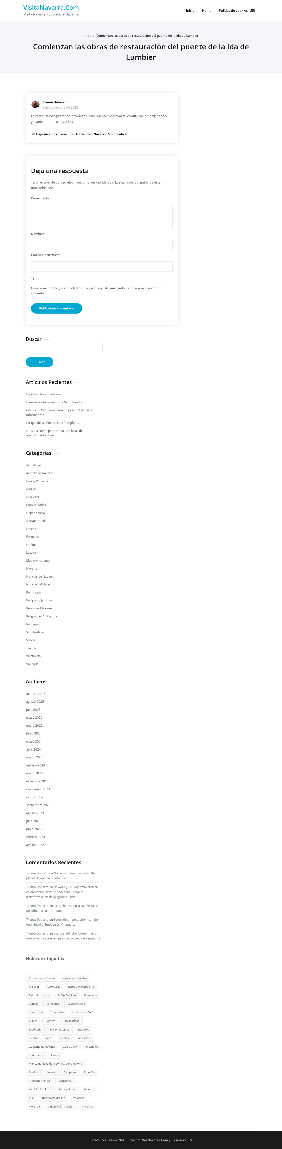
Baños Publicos (37, 481)
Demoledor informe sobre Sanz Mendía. (54, 402)
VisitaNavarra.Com (51, 7)
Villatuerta (33, 656)
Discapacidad (35, 521)
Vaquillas (78, 1098)
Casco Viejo (36, 1012)
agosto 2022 (35, 845)
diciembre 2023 (37, 781)
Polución (89, 1072)
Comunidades (36, 505)
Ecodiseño (35, 1029)
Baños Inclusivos (39, 995)
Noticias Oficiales (38, 584)
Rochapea (33, 624)
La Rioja (31, 545)
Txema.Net (115, 1140)
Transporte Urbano (53, 1098)
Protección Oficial (39, 1081)
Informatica (36, 1055)
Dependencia (35, 513)
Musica (33, 1072)
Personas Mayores (39, 608)
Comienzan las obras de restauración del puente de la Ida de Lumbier (147, 35)
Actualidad (33, 465)
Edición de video (60, 1029)
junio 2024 (34, 733)
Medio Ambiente (38, 560)
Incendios (92, 1046)
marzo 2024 (35, 757)
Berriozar (32, 497)
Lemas (55, 1055)
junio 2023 (34, 829)
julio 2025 (33, 709)
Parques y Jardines (39, 600)
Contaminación (81, 1012)
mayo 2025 (34, 717)
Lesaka (31, 552)
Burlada (33, 1004)
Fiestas (31, 529)
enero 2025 (34, 725)
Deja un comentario (51, 134)
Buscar (34, 338)
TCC (31, 1098)
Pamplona (33, 592)
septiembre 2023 (38, 805)
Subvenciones (67, 1089)
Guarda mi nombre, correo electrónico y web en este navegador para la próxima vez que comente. (96, 290)
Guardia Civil (70, 1046)
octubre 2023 (35, 797)
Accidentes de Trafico (42, 978)
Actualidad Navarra (91, 134)
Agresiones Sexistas (75, 978)
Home (206, 10)
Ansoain (34, 986)
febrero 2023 (35, 837)
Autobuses (53, 986)
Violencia (34, 1106)
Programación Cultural (42, 616)
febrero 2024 (35, 765)
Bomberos (90, 995)
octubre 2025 (35, 694)
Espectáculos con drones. (44, 394)
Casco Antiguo (76, 1004)
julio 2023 (33, 821)
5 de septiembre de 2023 (60, 107)
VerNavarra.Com (155, 1140)
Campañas (52, 1004)
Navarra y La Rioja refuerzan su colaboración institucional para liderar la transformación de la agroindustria (62, 892)
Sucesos (32, 640)
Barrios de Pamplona (81, 986)
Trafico (31, 648)
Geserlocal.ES (181, 1140)
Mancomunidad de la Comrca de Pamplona (55, 1063)
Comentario (40, 198)
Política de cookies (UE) (237, 10)
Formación (33, 536)
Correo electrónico (45, 255)
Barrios (31, 489)
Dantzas (50, 1021)
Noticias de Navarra (40, 576)
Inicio (190, 10)
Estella (33, 1038)
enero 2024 (34, 773)
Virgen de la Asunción (61, 1106)
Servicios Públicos (40, 1089)
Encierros (83, 1029)
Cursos (33, 1021)
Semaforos (65, 1081)
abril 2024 (33, 749)
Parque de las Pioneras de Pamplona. (52, 423)
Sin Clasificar (118, 134)
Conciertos (57, 1012)
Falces (48, 1038)
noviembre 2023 (38, 789)
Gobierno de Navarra (42, 1046)
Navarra (32, 568)
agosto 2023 (35, 813)
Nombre (38, 234)
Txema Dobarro (54, 102)
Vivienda (32, 664)
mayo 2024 (34, 741)
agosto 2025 (35, 701)
